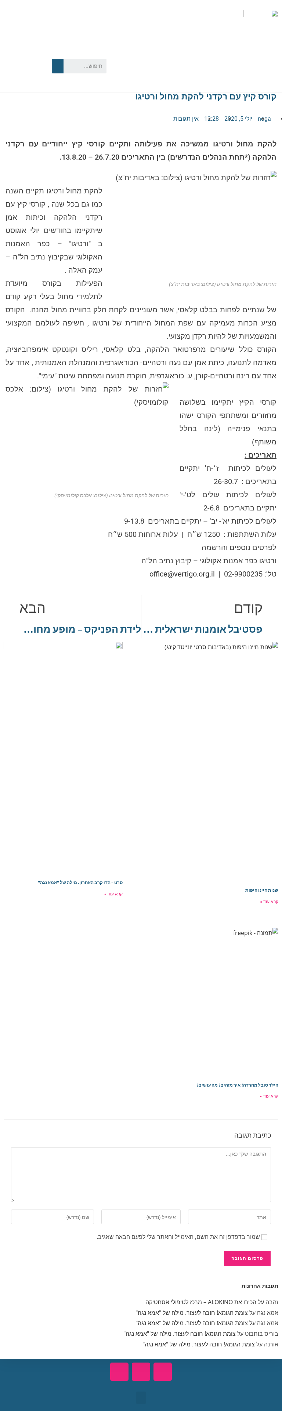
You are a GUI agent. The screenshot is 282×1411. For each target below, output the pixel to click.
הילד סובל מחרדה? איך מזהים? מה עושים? (237, 1085)
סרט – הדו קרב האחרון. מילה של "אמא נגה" (80, 882)
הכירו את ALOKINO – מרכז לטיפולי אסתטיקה (200, 1302)
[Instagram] (13, 76)
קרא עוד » (269, 901)
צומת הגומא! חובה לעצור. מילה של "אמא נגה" (191, 1313)
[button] (141, 1398)
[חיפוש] (58, 66)
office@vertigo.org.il (182, 574)
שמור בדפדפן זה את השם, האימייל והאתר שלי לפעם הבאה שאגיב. (178, 1237)
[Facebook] (34, 53)
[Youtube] (13, 53)
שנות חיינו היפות (261, 890)
